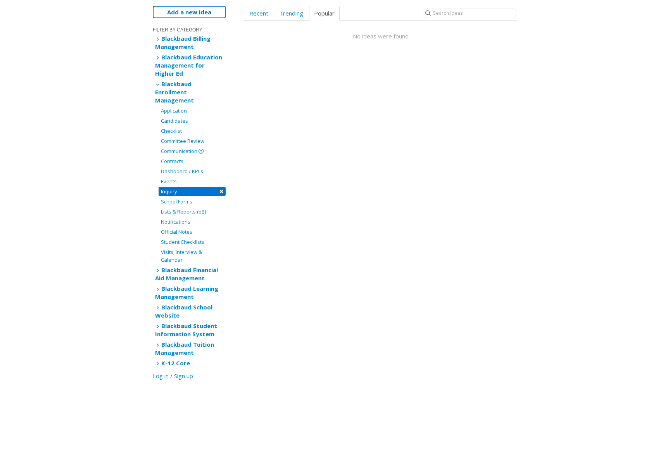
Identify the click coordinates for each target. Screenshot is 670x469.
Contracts (172, 161)
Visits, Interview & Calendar (181, 255)
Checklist (171, 130)
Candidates (174, 120)
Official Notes (176, 231)
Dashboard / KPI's (182, 171)
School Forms (176, 201)
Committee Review (182, 140)
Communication (180, 151)
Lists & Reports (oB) (183, 211)
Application (174, 110)
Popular (324, 13)
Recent (258, 13)
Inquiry (192, 191)
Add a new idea (189, 12)
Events (169, 181)
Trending (291, 13)
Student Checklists (182, 241)
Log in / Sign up (173, 376)
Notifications (175, 221)
